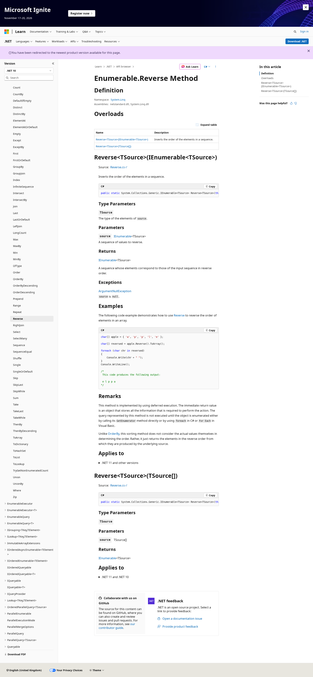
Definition (267, 73)
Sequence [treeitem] (19, 345)
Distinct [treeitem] (17, 107)
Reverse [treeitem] (18, 318)
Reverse (179, 315)
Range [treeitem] (17, 305)
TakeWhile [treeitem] (19, 417)
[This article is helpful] (291, 103)
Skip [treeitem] (15, 378)
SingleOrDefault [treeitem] (23, 371)
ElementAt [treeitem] (19, 120)
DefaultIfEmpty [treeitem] (22, 100)
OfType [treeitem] (17, 266)
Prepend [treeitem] (18, 299)
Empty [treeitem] (17, 134)
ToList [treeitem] (16, 457)
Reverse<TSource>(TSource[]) (113, 146)
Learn (98, 66)
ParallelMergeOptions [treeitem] (20, 627)
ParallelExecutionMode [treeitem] (21, 620)
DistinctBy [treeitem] (19, 114)
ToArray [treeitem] (17, 437)
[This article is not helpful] (295, 103)
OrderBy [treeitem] (18, 279)
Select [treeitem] (16, 332)
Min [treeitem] (15, 252)
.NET (109, 66)
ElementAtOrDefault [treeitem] (25, 127)
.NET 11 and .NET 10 (115, 577)
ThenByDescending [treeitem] (25, 431)
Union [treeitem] (16, 477)
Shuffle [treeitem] (17, 358)
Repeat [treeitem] (17, 312)
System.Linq (118, 99)
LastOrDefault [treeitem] (21, 219)
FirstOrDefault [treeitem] (21, 160)
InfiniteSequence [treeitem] (23, 186)
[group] (159, 193)
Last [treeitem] (15, 213)
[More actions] (215, 67)
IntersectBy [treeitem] (20, 200)
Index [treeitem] (16, 180)
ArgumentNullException (115, 291)
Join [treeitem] (15, 206)
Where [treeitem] (17, 490)
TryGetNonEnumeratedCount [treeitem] (30, 470)
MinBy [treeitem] (17, 259)
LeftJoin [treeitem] (17, 226)
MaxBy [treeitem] (17, 246)
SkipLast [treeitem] (18, 384)
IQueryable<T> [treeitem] (16, 587)
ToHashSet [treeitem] (19, 450)
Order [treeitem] (16, 272)
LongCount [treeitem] (19, 232)
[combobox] (28, 70)
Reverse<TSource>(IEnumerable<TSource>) (122, 139)
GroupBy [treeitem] (18, 166)
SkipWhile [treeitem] (19, 391)
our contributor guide (117, 626)
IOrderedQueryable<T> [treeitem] (21, 574)
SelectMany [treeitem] (20, 338)
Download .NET (297, 41)
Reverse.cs (117, 167)
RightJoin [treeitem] (18, 325)
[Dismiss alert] (306, 7)
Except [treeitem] (17, 140)
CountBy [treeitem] (18, 94)
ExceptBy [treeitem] (18, 147)
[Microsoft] (6, 31)
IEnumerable (122, 236)
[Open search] (295, 31)
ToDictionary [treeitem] (20, 444)
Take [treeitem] (15, 404)
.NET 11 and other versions (120, 463)
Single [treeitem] (17, 365)
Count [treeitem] (16, 87)
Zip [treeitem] (15, 497)
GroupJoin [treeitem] (19, 173)
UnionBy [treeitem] (18, 483)
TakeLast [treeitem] (18, 411)
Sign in (304, 31)
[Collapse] (53, 63)
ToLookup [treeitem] (18, 464)
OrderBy (113, 434)
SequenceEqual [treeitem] (22, 351)
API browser (123, 66)
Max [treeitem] (15, 239)
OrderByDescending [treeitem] (25, 285)
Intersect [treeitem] (18, 193)
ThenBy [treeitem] (17, 424)
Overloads (267, 78)
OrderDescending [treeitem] (24, 292)
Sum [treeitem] (15, 398)
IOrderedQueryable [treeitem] (19, 567)
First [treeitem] (15, 153)
